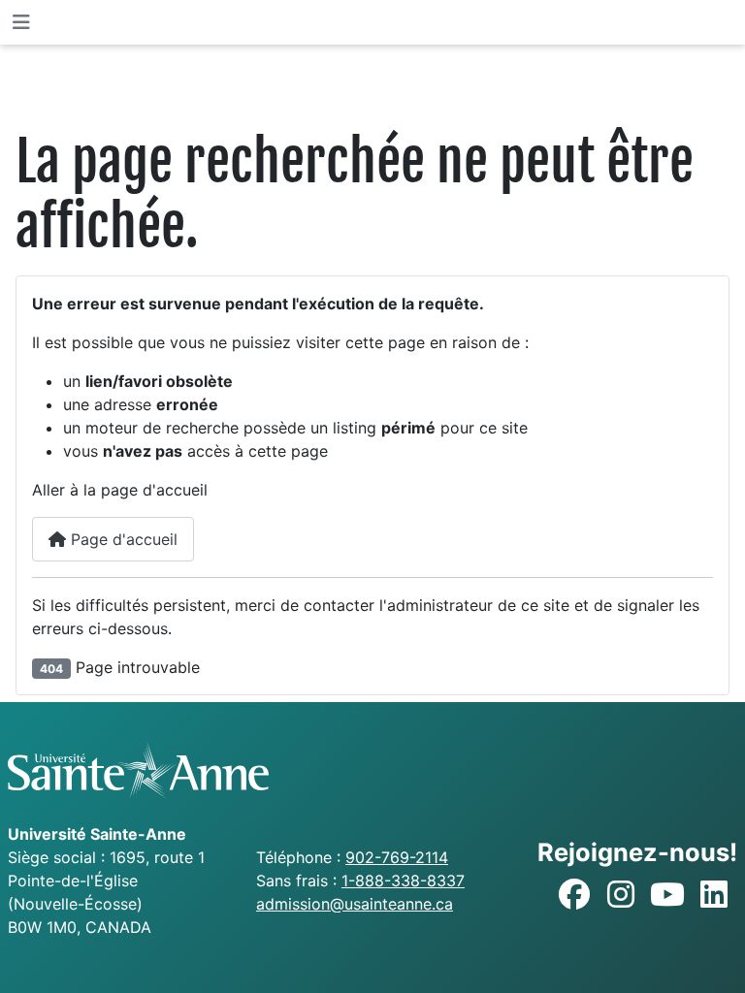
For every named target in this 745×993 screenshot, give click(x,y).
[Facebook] (574, 895)
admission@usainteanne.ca (354, 903)
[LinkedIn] (714, 895)
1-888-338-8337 (403, 880)
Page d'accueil (122, 539)
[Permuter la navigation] (21, 22)
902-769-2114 (396, 857)
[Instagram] (621, 895)
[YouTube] (667, 895)
